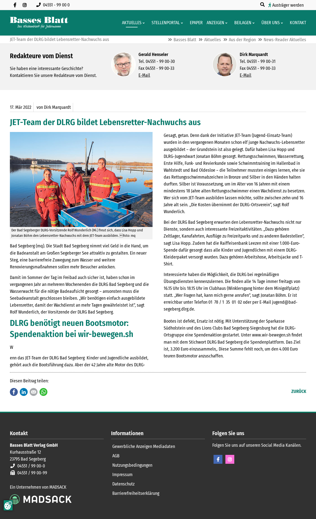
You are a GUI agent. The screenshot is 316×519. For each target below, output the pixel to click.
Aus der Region (242, 39)
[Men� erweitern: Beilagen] (254, 23)
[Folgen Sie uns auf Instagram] (25, 5)
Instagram (229, 459)
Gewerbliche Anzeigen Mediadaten (143, 446)
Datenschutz (123, 484)
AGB (115, 456)
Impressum (122, 474)
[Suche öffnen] (263, 4)
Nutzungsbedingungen (132, 465)
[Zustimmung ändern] (8, 505)
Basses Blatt (185, 39)
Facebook (14, 392)
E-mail (34, 392)
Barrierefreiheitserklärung (135, 493)
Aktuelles (212, 39)
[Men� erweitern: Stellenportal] (183, 23)
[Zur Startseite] (39, 23)
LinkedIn (24, 392)
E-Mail (144, 75)
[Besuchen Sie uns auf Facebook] (15, 5)
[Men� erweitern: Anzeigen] (227, 23)
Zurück (298, 391)
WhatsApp (43, 392)
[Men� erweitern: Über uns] (283, 23)
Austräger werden (288, 5)
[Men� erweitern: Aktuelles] (144, 23)
